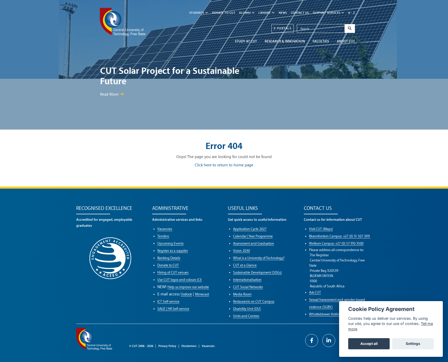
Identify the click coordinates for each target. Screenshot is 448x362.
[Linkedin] (328, 340)
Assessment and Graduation (253, 243)
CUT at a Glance (245, 265)
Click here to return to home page (224, 165)
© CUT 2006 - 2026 (141, 346)
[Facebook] (311, 340)
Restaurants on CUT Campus (253, 301)
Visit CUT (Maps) (321, 229)
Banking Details (168, 258)
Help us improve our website (188, 287)
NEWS (283, 13)
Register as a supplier (172, 251)
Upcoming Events (170, 243)
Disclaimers (189, 346)
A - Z (351, 13)
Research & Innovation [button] (285, 41)
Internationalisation (247, 280)
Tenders (163, 236)
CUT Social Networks (248, 287)
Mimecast (202, 294)
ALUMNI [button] (245, 13)
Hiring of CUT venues (172, 272)
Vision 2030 (241, 251)
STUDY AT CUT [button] (246, 41)
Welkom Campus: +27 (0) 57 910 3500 (336, 243)
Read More (110, 94)
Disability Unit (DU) (247, 309)
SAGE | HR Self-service (173, 309)
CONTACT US (300, 13)
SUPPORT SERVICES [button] (327, 13)
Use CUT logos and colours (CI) (179, 280)
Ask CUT (315, 292)
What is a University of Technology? (258, 258)
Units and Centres (246, 316)
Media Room (242, 294)
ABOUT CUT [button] (346, 41)
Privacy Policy (167, 346)
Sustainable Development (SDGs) (257, 272)
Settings (413, 344)
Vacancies (164, 229)
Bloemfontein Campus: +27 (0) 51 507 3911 (339, 236)
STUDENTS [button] (197, 13)
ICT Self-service (168, 301)
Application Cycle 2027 (250, 229)
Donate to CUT (223, 13)
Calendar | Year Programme (253, 236)
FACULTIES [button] (321, 41)
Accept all (369, 344)
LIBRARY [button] (265, 13)
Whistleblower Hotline (325, 314)
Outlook (186, 294)
